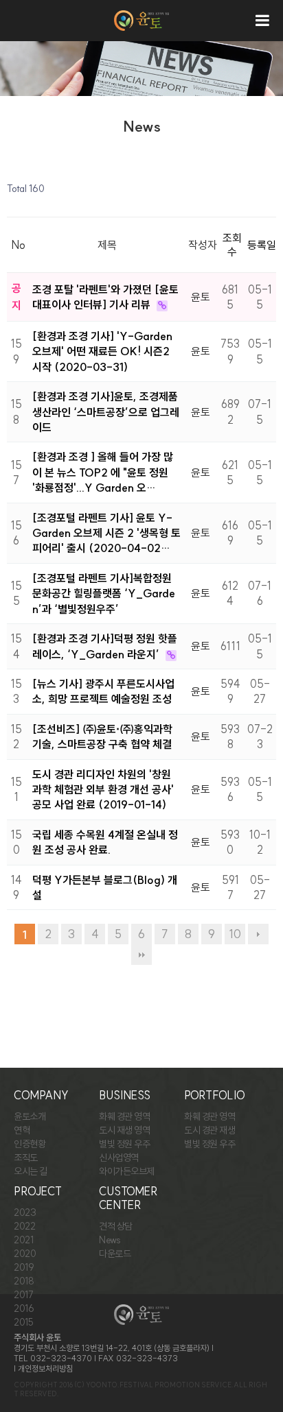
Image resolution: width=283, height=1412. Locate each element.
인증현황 (29, 1144)
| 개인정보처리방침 (43, 1368)
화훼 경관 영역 (124, 1116)
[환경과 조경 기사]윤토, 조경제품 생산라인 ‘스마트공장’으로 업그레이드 (105, 412)
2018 (24, 1281)
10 (235, 934)
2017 (23, 1295)
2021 (23, 1240)
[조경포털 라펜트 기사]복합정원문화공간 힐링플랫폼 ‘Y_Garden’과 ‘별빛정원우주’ (103, 593)
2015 (23, 1322)
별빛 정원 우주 (124, 1144)
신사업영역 (119, 1157)
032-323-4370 (61, 1358)
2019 (24, 1267)
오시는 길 (30, 1171)
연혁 (22, 1130)
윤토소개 (29, 1116)
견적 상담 (116, 1226)
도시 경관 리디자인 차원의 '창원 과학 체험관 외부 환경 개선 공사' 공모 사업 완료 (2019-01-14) (103, 789)
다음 (258, 934)
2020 (25, 1253)
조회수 (232, 245)
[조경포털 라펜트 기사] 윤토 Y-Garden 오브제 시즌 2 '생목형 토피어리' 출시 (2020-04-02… (106, 533)
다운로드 (115, 1253)
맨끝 (141, 954)
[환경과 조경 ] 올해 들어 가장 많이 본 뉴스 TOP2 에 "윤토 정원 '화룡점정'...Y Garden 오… (102, 472)
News (109, 1240)
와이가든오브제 (127, 1171)
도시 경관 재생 (209, 1130)
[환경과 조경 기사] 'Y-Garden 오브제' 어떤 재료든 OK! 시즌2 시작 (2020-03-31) (102, 351)
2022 (24, 1226)
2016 (24, 1308)
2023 (25, 1212)
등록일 (261, 245)
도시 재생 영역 (124, 1130)
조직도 (26, 1157)
